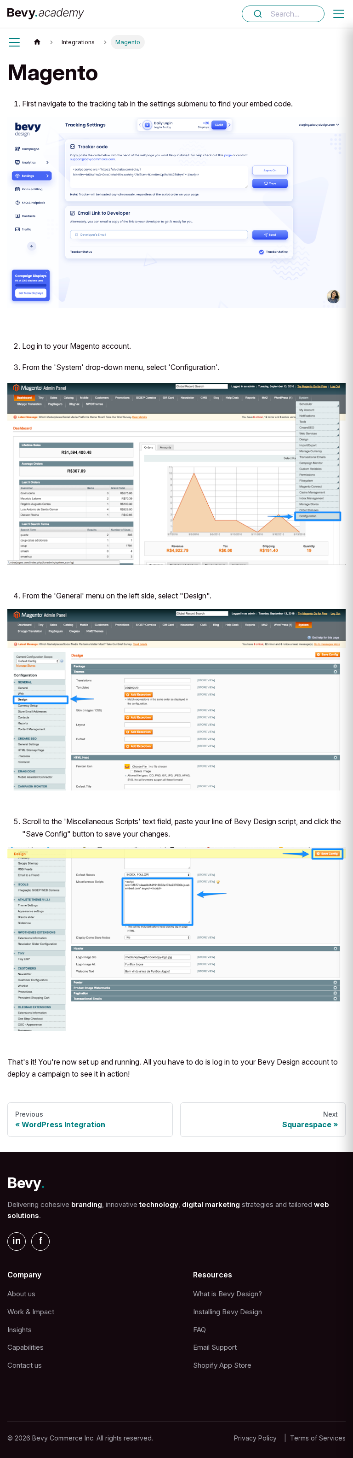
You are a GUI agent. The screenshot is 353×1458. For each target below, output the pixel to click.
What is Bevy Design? (227, 1293)
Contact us (24, 1365)
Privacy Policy (255, 1438)
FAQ (199, 1329)
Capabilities (25, 1347)
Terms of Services (318, 1438)
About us (21, 1293)
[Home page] (37, 42)
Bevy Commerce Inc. (63, 1438)
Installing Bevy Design (227, 1311)
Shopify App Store (222, 1365)
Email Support (215, 1347)
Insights (19, 1329)
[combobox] (283, 14)
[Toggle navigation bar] (339, 14)
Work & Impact (30, 1311)
